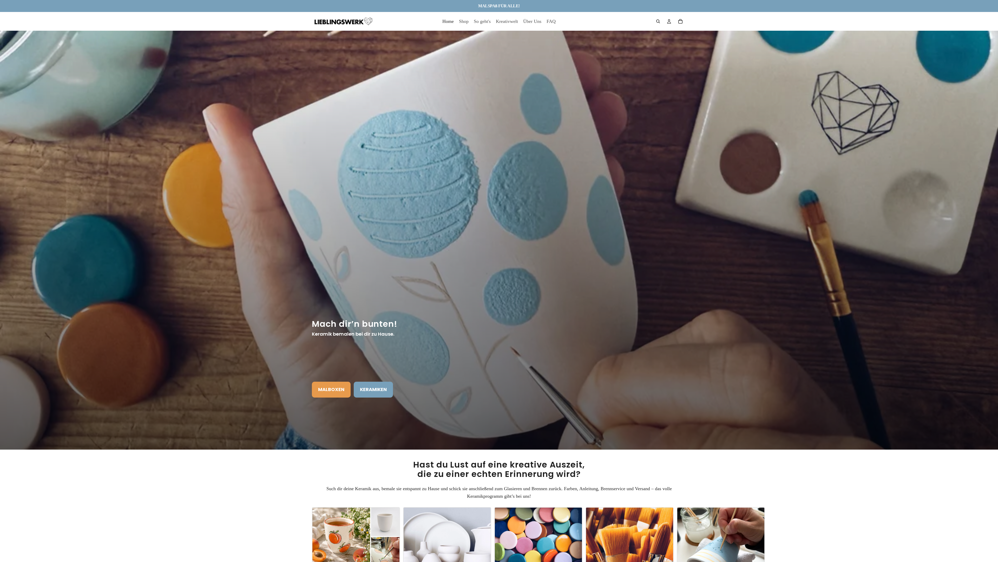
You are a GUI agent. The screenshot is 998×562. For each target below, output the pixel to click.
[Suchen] (658, 21)
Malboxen (331, 389)
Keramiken (373, 389)
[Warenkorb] (680, 21)
